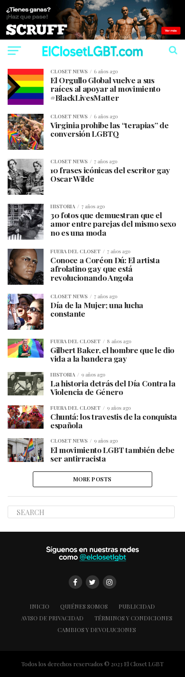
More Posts (92, 479)
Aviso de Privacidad (52, 618)
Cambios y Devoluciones (96, 629)
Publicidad (137, 606)
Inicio (39, 606)
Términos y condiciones (133, 618)
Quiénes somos (84, 606)
